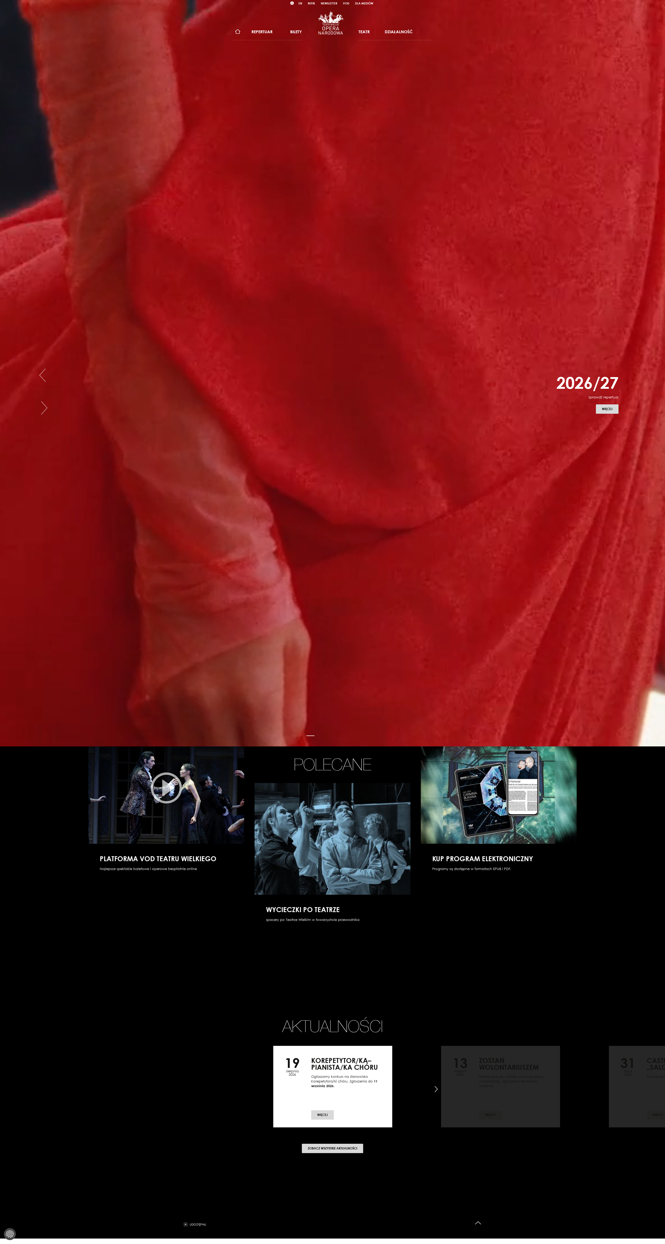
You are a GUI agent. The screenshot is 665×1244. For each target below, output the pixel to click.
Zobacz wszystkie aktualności (332, 1148)
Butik (311, 3)
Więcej (610, 421)
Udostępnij (198, 1224)
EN (300, 3)
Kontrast (292, 3)
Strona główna (238, 32)
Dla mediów (364, 3)
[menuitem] (238, 32)
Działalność (399, 31)
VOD (346, 3)
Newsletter (329, 3)
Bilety (296, 31)
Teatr (364, 31)
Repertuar (261, 31)
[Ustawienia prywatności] (10, 1234)
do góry (478, 1223)
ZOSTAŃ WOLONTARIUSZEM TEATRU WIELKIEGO (509, 1067)
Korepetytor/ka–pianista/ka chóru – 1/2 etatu (344, 1067)
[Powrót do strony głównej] (330, 22)
